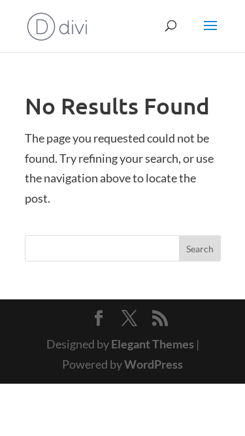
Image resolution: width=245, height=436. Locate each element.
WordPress (153, 364)
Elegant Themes (152, 344)
